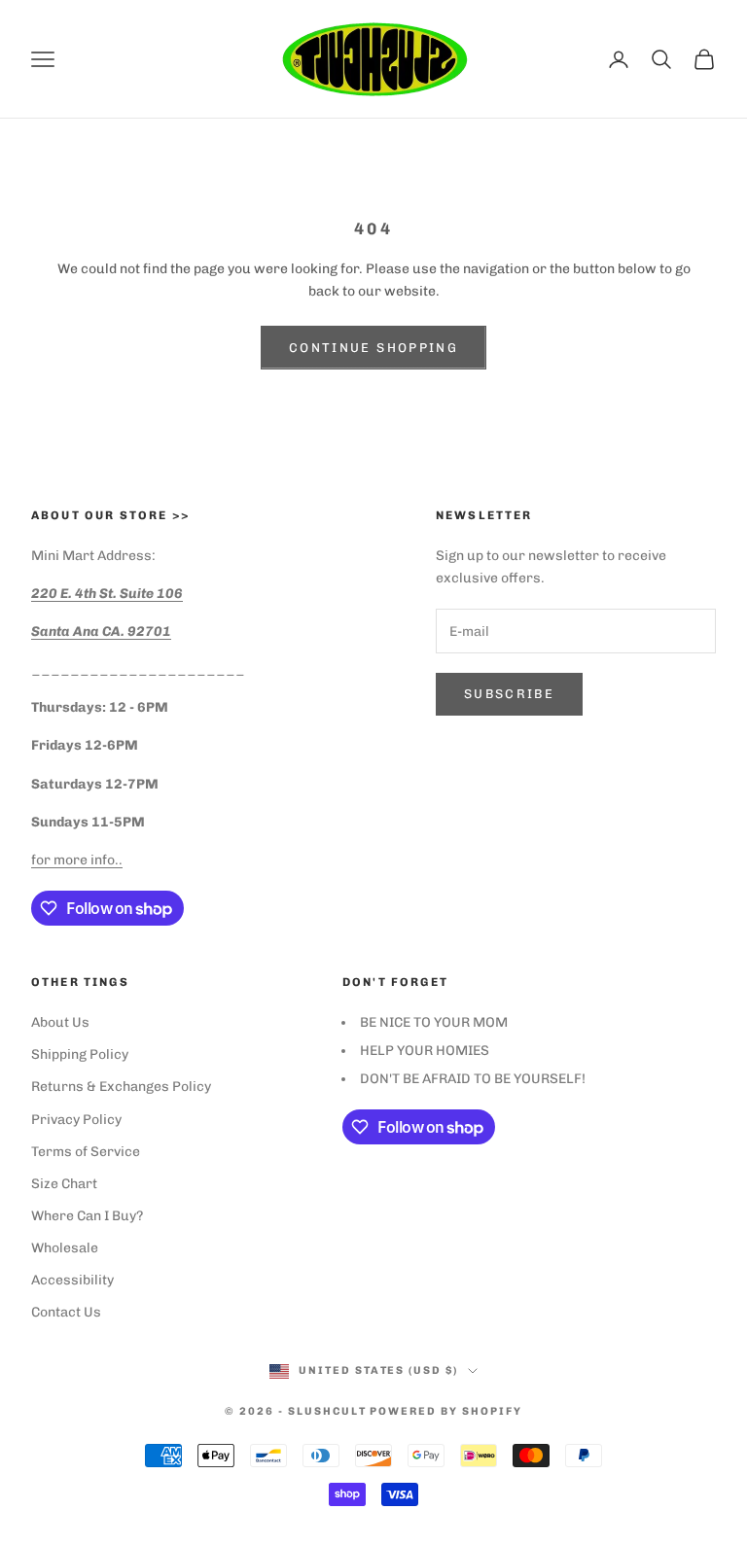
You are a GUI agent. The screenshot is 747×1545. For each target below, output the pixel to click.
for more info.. (77, 860)
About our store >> (110, 515)
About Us (60, 1022)
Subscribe (509, 693)
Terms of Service (85, 1151)
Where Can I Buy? (87, 1216)
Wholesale (64, 1248)
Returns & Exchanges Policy (121, 1086)
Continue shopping (373, 347)
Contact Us (66, 1312)
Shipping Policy (79, 1054)
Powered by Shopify (446, 1411)
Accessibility (72, 1280)
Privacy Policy (76, 1119)
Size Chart (64, 1184)
